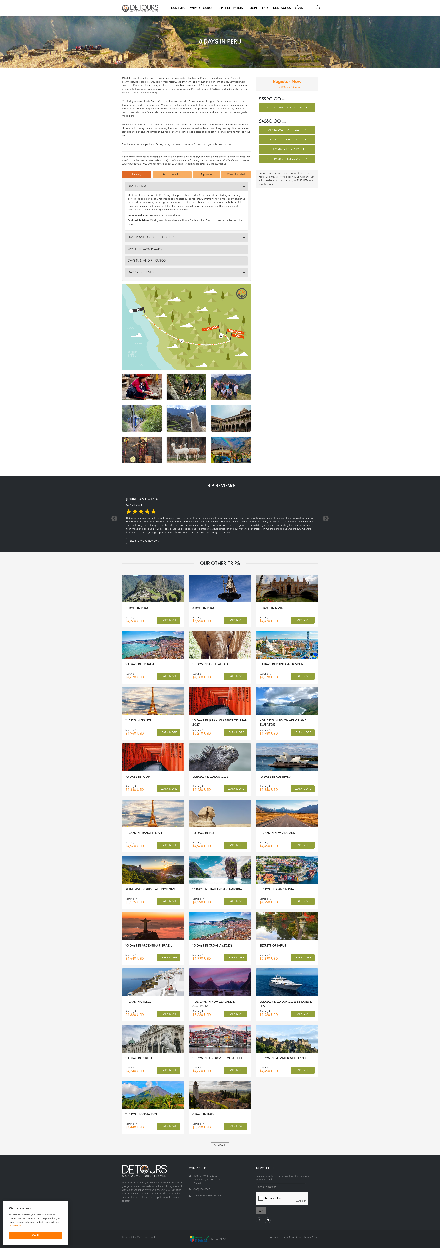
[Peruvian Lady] (142, 387)
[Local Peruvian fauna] (186, 450)
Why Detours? (201, 8)
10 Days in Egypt (205, 833)
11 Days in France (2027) (143, 833)
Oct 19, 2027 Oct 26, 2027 (284, 159)
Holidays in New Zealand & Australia (213, 1004)
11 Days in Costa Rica (141, 1114)
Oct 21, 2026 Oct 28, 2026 (284, 108)
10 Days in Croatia (139, 664)
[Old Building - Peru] (231, 418)
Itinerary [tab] (136, 174)
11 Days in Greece (138, 1002)
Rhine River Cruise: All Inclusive (150, 889)
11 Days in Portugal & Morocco (217, 1058)
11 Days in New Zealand (277, 833)
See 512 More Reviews (144, 541)
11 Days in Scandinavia (277, 889)
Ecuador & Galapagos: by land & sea (286, 1004)
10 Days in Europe (139, 1058)
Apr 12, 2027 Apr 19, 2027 (284, 130)
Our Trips (178, 8)
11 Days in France (138, 720)
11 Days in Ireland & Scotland (283, 1058)
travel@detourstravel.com (208, 1195)
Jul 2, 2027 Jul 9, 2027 (285, 149)
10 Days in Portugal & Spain (281, 664)
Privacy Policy (310, 1237)
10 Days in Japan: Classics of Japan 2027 (219, 722)
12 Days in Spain (271, 608)
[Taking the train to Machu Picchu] (142, 418)
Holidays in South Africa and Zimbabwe (283, 722)
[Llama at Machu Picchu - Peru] (186, 418)
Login (252, 8)
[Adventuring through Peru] (186, 387)
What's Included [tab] (236, 174)
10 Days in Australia (276, 777)
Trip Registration (230, 8)
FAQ (265, 8)
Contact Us (282, 8)
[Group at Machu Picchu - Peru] (231, 387)
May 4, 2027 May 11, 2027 (284, 140)
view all (220, 1145)
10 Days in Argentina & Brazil (148, 945)
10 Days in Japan (137, 777)
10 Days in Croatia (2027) (212, 945)
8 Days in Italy (203, 1114)
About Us (275, 1237)
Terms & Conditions (292, 1237)
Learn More (168, 620)
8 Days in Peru (203, 608)
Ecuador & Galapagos (210, 777)
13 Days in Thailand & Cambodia (217, 889)
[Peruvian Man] (142, 450)
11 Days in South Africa (210, 664)
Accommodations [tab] (172, 174)
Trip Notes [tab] (206, 174)
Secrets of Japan (273, 945)
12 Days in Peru (136, 608)
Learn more (15, 1226)
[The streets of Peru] (231, 450)
